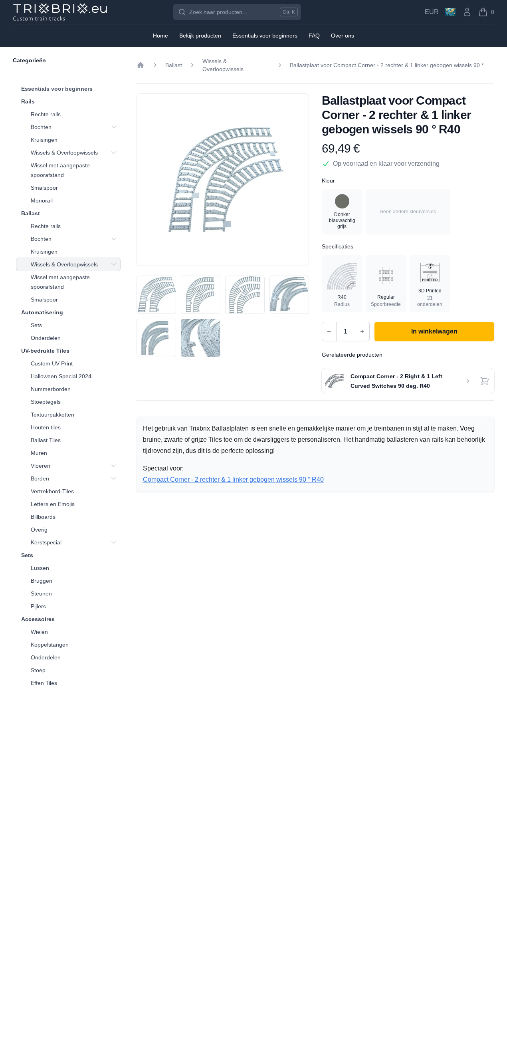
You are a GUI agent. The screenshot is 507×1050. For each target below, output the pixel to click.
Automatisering (42, 312)
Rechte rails (46, 114)
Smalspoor (44, 188)
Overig (39, 529)
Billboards (43, 517)
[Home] (141, 65)
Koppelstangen (50, 644)
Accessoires (38, 619)
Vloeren (40, 465)
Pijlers (38, 606)
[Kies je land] (450, 12)
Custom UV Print (52, 363)
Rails (28, 101)
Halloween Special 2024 (61, 376)
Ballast (30, 213)
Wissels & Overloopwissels (64, 152)
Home (160, 35)
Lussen (40, 568)
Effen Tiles (44, 683)
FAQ (314, 35)
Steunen (41, 593)
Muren (39, 453)
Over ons (342, 35)
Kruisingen (44, 140)
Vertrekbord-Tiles (52, 491)
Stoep (38, 670)
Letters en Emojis (53, 504)
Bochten (41, 127)
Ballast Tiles (46, 440)
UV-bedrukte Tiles (45, 350)
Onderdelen (46, 338)
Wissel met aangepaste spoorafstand (60, 170)
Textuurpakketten (52, 414)
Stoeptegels (46, 402)
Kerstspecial (46, 542)
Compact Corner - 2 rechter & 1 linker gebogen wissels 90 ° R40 (233, 479)
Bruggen (41, 581)
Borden (40, 478)
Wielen (39, 632)
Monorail (42, 200)
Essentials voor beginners (57, 88)
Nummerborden (51, 389)
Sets (36, 325)
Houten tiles (46, 427)
